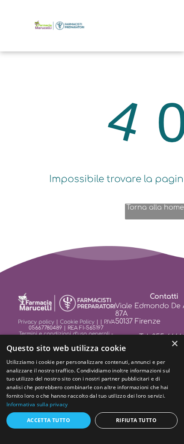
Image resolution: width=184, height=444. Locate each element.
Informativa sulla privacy (37, 404)
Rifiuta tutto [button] (136, 420)
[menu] (12, 13)
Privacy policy (36, 322)
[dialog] (92, 389)
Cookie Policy (77, 322)
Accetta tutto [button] (48, 420)
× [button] (174, 344)
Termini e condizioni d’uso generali (64, 334)
